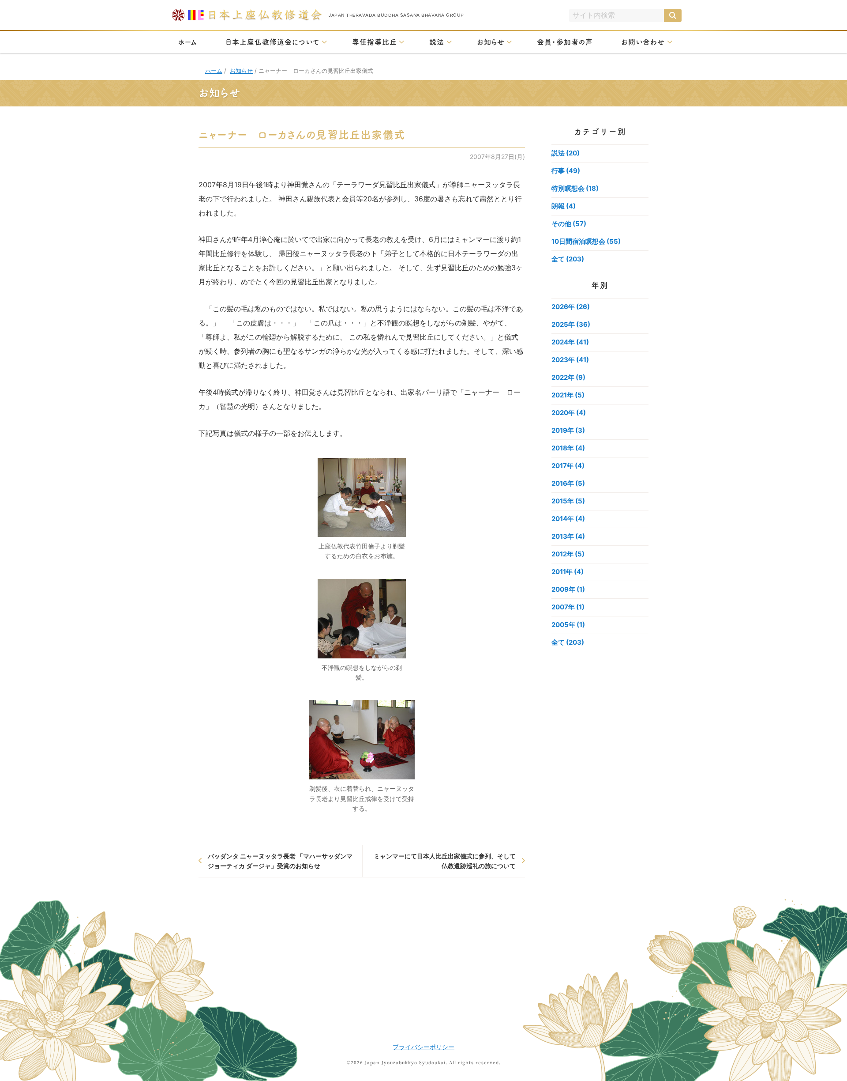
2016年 (568, 483)
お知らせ (491, 41)
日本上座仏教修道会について (272, 41)
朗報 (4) (563, 206)
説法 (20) (565, 153)
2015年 (568, 501)
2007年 (568, 607)
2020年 (568, 412)
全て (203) (567, 259)
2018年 (568, 448)
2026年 (570, 306)
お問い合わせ (643, 41)
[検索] (673, 15)
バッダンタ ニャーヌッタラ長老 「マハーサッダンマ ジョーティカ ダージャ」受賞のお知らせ (280, 860)
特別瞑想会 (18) (575, 188)
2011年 (567, 571)
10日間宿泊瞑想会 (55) (586, 241)
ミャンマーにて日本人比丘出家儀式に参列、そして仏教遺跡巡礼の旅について (445, 860)
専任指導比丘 (374, 41)
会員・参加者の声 (565, 41)
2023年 (570, 359)
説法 (436, 41)
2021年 (568, 395)
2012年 (568, 554)
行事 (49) (565, 170)
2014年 (568, 518)
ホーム (187, 41)
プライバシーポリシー (423, 1047)
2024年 (570, 342)
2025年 (570, 324)
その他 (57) (568, 223)
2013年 (568, 536)
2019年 (568, 430)
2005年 (568, 624)
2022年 (568, 377)
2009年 (568, 589)
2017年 (568, 465)
